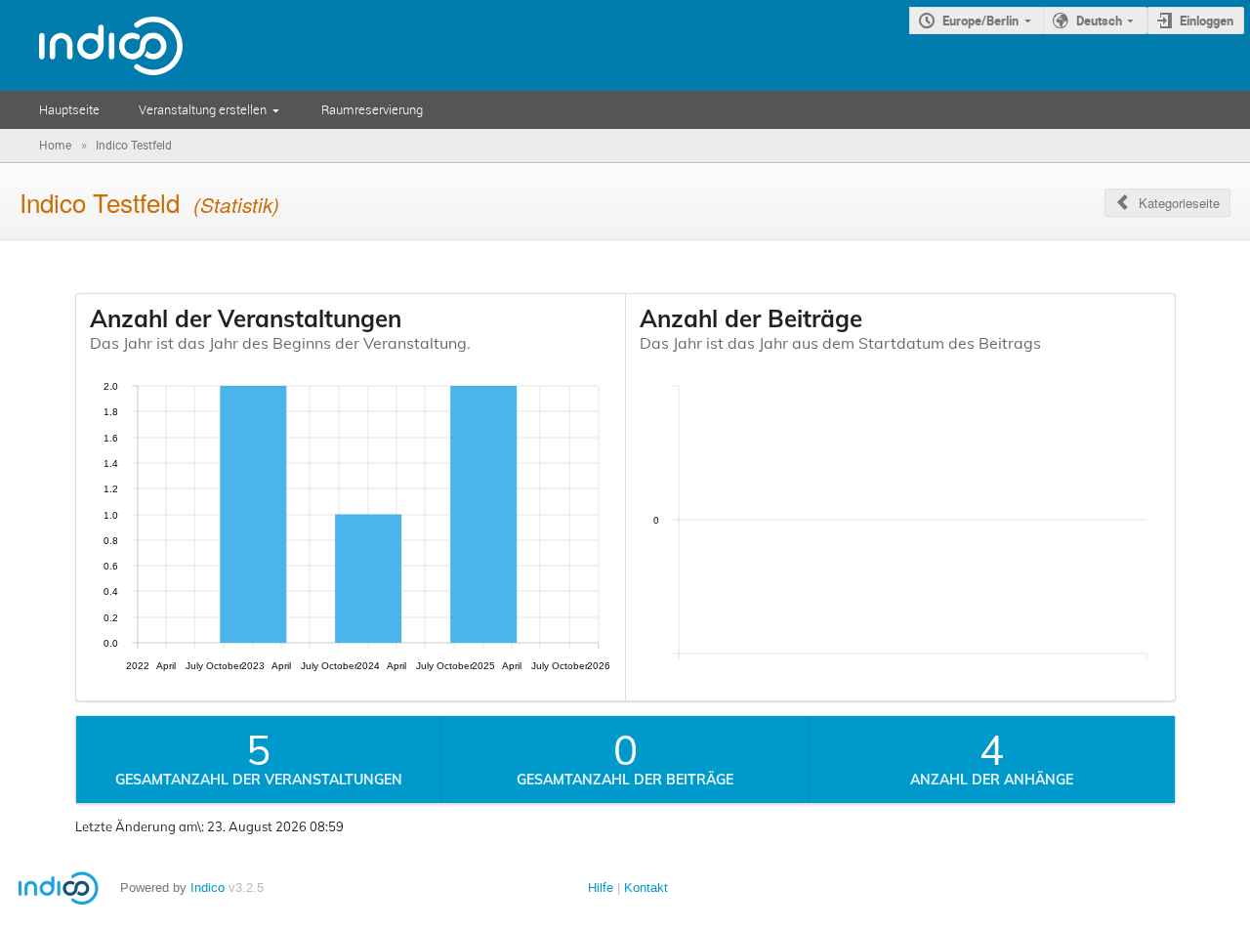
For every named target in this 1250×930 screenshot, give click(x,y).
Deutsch (1099, 20)
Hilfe (600, 887)
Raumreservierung (372, 109)
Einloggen (1206, 20)
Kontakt (646, 887)
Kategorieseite (1179, 202)
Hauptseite (69, 109)
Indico (207, 887)
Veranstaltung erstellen (203, 109)
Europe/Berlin (980, 20)
